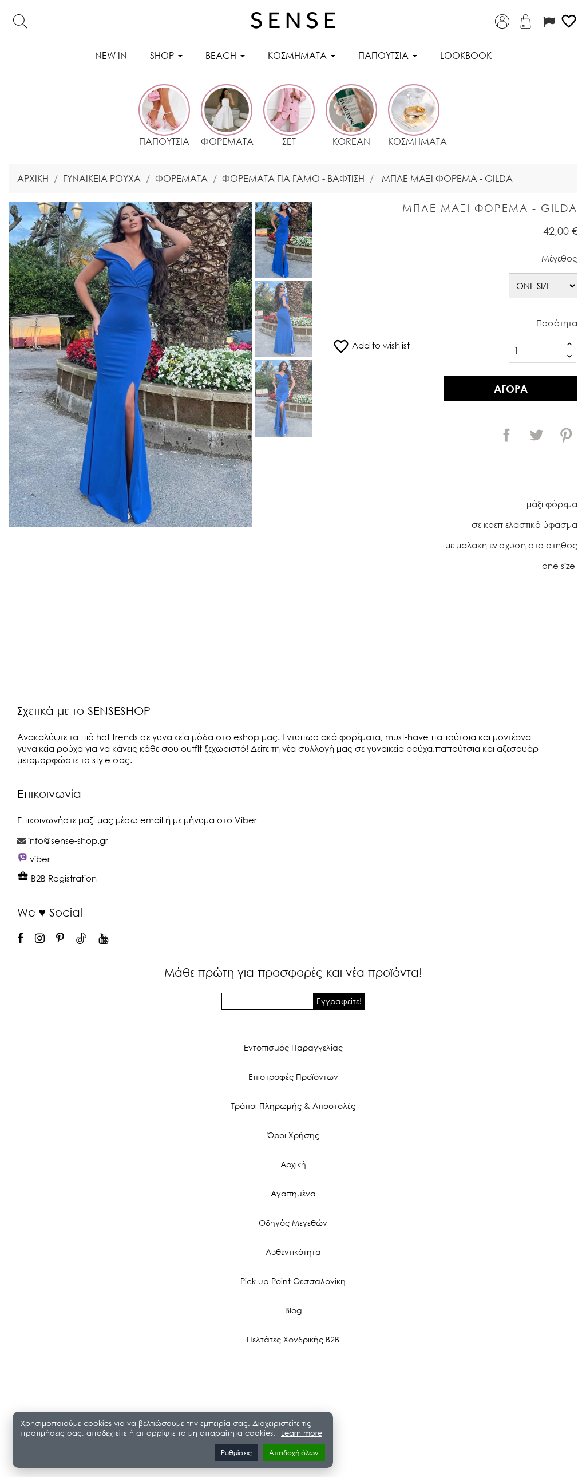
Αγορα (511, 388)
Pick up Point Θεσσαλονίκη (293, 1280)
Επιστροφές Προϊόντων (293, 1076)
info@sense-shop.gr (68, 840)
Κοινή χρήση (506, 435)
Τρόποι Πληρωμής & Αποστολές (293, 1105)
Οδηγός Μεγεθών (293, 1222)
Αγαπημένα (293, 1193)
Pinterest (566, 435)
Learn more (301, 1433)
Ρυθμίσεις (236, 1453)
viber (40, 858)
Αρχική (293, 1164)
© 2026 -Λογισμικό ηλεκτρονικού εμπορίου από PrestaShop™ (293, 1378)
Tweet (536, 435)
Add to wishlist (371, 345)
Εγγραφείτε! (339, 1001)
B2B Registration (63, 878)
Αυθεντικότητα (293, 1251)
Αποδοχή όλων (294, 1453)
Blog (293, 1310)
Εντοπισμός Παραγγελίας (293, 1047)
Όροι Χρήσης (293, 1135)
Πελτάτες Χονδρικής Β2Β (293, 1339)
